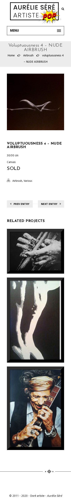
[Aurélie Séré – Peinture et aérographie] (35, 13)
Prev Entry (22, 204)
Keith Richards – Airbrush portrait (35, 404)
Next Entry (49, 204)
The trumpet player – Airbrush (35, 247)
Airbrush (28, 55)
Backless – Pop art (35, 312)
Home (11, 55)
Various (28, 180)
